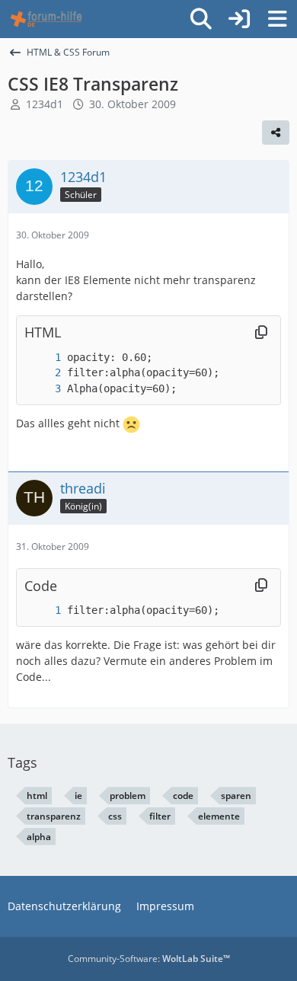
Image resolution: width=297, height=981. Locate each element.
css (115, 816)
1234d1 (44, 104)
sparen (236, 795)
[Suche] (201, 19)
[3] (42, 389)
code (183, 795)
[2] (42, 373)
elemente (219, 816)
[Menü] (277, 19)
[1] (42, 358)
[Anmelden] (239, 19)
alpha (39, 836)
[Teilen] (275, 132)
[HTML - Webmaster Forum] (46, 19)
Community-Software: (149, 958)
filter (160, 816)
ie (78, 795)
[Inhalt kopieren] (261, 333)
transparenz (54, 816)
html (37, 795)
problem (127, 795)
